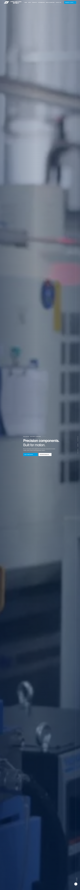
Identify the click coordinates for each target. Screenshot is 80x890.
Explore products (44, 454)
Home (25, 2)
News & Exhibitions (50, 2)
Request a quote (69, 2)
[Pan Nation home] (12, 2)
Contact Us (58, 2)
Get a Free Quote (28, 454)
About (29, 2)
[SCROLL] (75, 884)
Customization (41, 2)
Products (34, 2)
